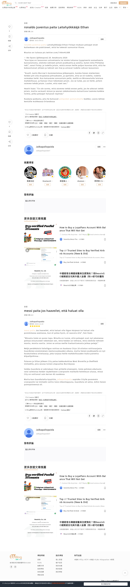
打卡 (35, 123)
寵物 (116, 7)
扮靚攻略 (62, 123)
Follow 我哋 (65, 127)
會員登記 (113, 3)
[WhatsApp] (9, 152)
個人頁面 (59, 559)
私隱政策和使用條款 (58, 583)
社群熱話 (22, 7)
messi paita (29, 330)
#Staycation (104, 559)
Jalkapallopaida (37, 38)
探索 (46, 7)
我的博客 (59, 572)
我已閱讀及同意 (105, 584)
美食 (85, 7)
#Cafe (96, 559)
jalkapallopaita (64, 379)
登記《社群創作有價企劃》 (48, 117)
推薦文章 (53, 7)
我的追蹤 (59, 569)
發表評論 (30, 201)
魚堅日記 (30, 181)
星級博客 (61, 7)
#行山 (81, 559)
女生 (95, 7)
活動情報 (70, 123)
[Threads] (9, 157)
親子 (105, 7)
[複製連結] (9, 163)
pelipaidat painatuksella (71, 99)
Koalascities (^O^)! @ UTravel (48, 181)
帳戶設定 (59, 562)
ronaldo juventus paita (35, 44)
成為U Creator (35, 7)
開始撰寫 (123, 3)
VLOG (79, 7)
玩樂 (100, 7)
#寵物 (76, 559)
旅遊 (90, 7)
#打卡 (86, 559)
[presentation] (24, 173)
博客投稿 (40, 575)
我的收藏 (59, 565)
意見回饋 (40, 572)
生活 (110, 7)
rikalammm (82, 181)
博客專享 (70, 7)
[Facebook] (9, 146)
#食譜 (91, 559)
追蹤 (102, 39)
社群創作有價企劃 (8, 7)
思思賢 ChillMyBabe (99, 181)
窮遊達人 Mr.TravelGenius (65, 181)
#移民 (112, 559)
